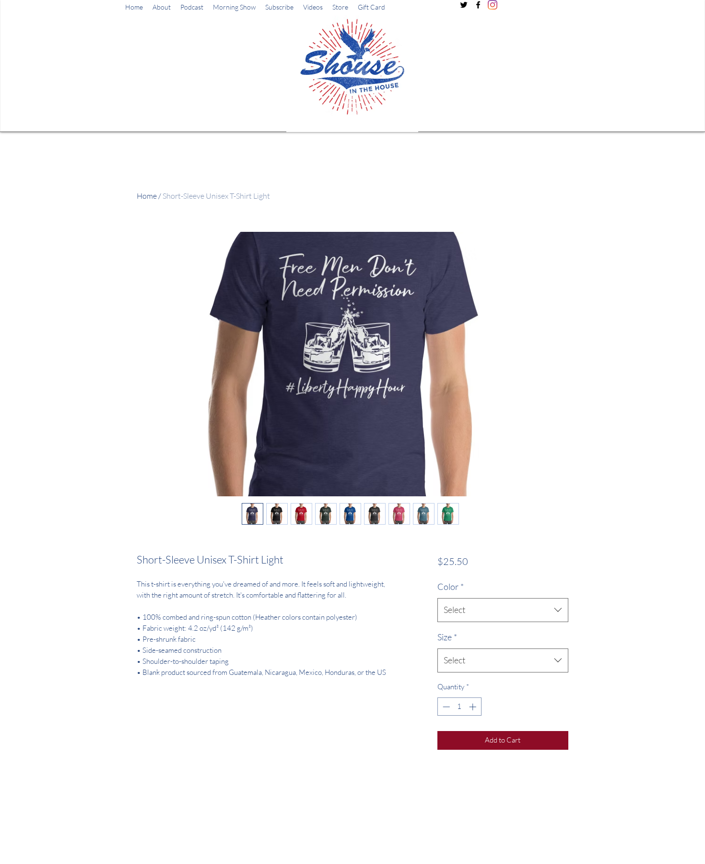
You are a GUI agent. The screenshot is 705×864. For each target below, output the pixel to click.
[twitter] (464, 5)
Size (447, 637)
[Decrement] (445, 707)
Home (147, 196)
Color (450, 586)
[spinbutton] (459, 707)
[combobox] (502, 610)
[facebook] (478, 5)
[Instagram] (492, 5)
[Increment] (473, 707)
